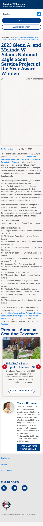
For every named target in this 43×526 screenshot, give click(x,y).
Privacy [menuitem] (4, 464)
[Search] (39, 14)
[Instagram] (14, 488)
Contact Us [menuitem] (5, 458)
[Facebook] (4, 488)
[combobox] (19, 14)
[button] (39, 4)
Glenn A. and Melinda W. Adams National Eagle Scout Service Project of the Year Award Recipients (21, 316)
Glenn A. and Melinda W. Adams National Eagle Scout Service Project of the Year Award (20, 159)
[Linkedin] (25, 488)
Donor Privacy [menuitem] (6, 471)
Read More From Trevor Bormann (28, 447)
